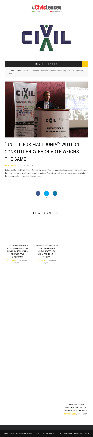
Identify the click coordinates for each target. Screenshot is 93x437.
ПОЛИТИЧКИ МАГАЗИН (12, 59)
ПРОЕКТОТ (8, 74)
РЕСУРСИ (8, 36)
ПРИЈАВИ (8, 31)
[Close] (3, 3)
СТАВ (6, 69)
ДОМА (6, 49)
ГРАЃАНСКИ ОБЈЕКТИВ (14, 21)
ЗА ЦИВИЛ (9, 16)
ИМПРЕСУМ (9, 26)
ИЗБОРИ (7, 64)
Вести (6, 54)
